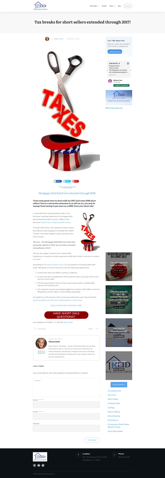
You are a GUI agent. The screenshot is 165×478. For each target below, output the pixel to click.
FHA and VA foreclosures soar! (119, 332)
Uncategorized (114, 390)
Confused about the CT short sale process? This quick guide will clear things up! (119, 299)
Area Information (115, 431)
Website (36, 423)
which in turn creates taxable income (55, 222)
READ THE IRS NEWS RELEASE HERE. (66, 305)
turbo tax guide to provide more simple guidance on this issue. (57, 300)
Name (38, 400)
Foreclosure (113, 420)
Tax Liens (112, 395)
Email (38, 412)
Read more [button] (112, 75)
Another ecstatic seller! (119, 365)
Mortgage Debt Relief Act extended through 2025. (67, 193)
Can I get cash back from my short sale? (119, 266)
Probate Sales (114, 403)
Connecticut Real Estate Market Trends (118, 425)
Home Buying (114, 416)
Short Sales (113, 399)
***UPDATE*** (67, 187)
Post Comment (92, 440)
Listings (111, 407)
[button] (130, 70)
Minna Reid (58, 39)
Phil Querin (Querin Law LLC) (55, 265)
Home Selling (114, 411)
